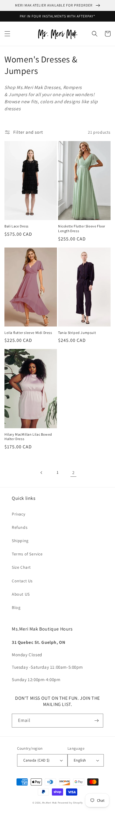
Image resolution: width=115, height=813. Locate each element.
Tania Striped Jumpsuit (77, 332)
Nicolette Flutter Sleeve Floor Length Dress (81, 228)
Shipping (20, 540)
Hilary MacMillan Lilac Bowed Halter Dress (28, 436)
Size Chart (21, 567)
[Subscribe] (96, 721)
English (80, 760)
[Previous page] (41, 472)
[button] (7, 33)
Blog (16, 607)
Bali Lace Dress (16, 226)
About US (21, 594)
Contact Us (22, 581)
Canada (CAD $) (36, 760)
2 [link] (73, 472)
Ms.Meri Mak (49, 802)
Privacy (18, 514)
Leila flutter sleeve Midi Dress (28, 332)
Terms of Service (27, 554)
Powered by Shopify (70, 802)
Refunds (19, 527)
